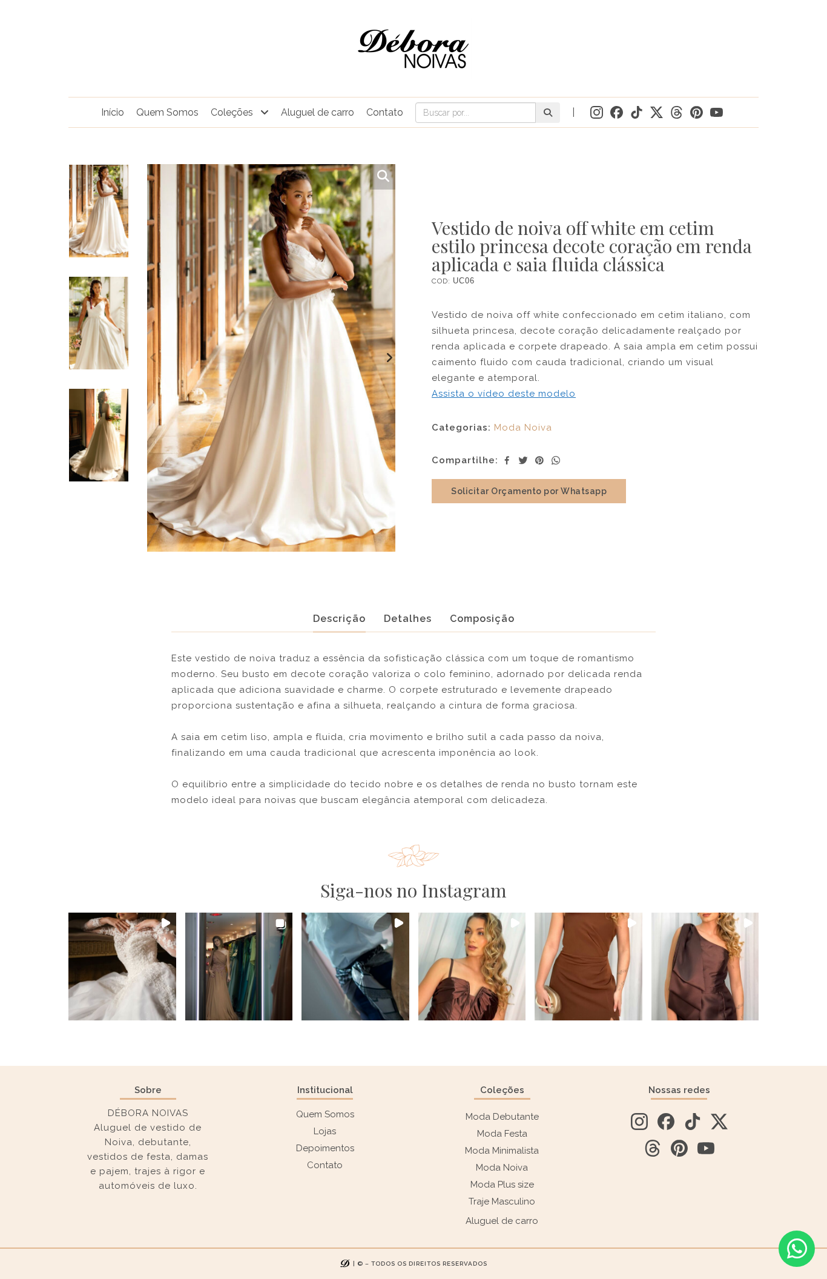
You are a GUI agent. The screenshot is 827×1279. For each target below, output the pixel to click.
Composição (482, 618)
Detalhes (408, 618)
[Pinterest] (539, 460)
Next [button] (389, 358)
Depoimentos (325, 1148)
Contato (384, 112)
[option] (98, 220)
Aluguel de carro (317, 112)
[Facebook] (506, 460)
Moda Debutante (502, 1116)
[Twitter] (523, 460)
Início (112, 112)
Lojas (325, 1131)
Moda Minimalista (502, 1150)
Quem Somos (167, 112)
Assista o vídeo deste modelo (504, 393)
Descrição (339, 618)
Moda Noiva (523, 427)
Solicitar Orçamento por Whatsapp (529, 491)
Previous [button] (153, 358)
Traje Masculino (502, 1201)
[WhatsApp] (555, 460)
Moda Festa (502, 1133)
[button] (122, 966)
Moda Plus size (502, 1184)
